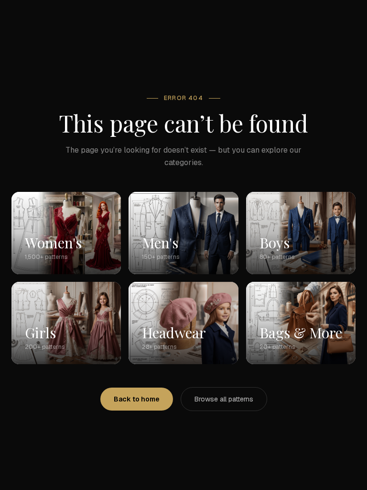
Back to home (137, 399)
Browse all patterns (223, 399)
